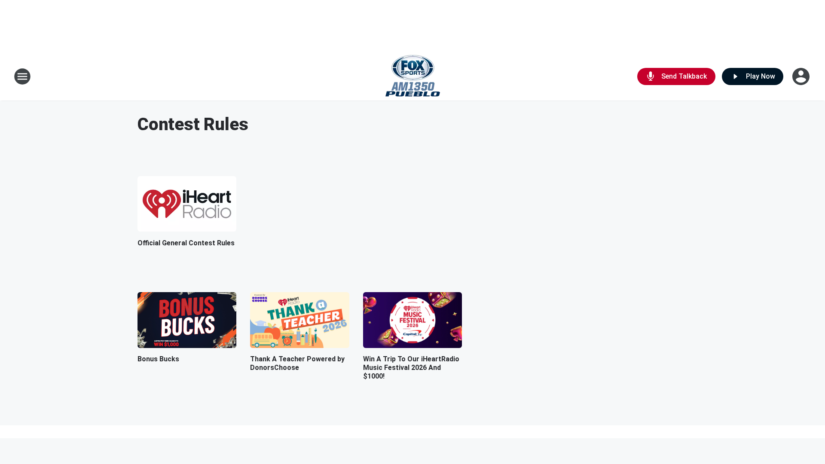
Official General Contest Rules (186, 243)
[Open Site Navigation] (22, 76)
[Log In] (801, 76)
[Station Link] (413, 76)
